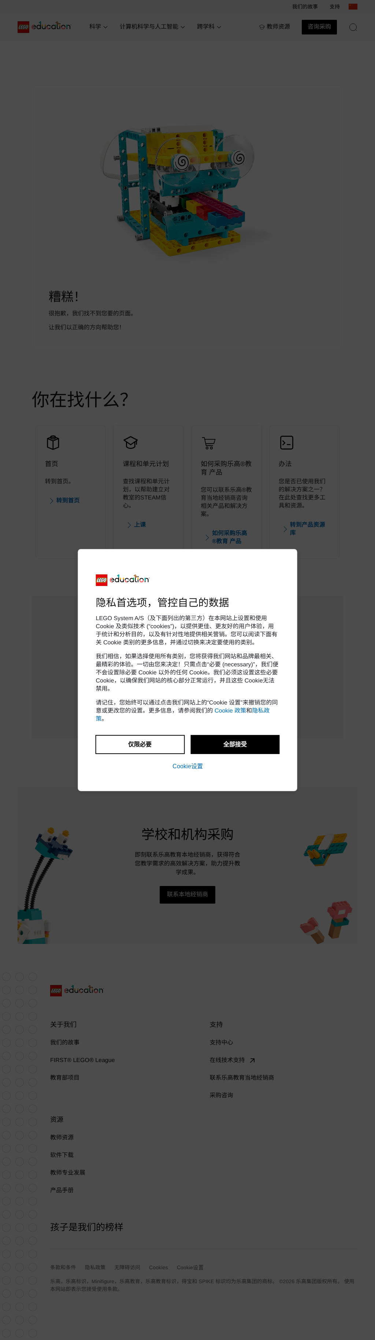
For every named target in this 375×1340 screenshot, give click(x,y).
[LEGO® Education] (123, 580)
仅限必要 (140, 744)
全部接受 (235, 744)
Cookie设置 (187, 766)
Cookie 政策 (230, 711)
